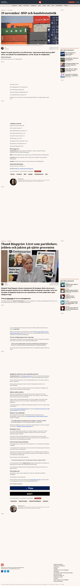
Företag (44, 5)
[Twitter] (5, 571)
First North (19, 174)
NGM (25, 174)
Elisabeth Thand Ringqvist (35, 501)
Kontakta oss (56, 567)
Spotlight (30, 174)
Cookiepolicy (56, 571)
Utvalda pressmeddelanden (59, 565)
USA (46, 174)
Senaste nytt (14, 5)
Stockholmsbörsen (39, 174)
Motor (48, 5)
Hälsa (53, 5)
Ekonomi (12, 174)
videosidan (9, 298)
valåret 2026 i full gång (35, 479)
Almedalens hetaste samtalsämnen (24, 426)
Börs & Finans (26, 5)
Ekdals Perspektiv (23, 501)
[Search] (76, 2)
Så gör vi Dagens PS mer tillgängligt (61, 579)
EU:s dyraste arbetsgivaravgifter (22, 408)
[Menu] (78, 2)
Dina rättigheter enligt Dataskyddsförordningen (63, 572)
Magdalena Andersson (27, 376)
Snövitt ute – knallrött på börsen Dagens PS (23, 168)
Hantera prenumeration (58, 564)
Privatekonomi (33, 5)
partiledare (45, 501)
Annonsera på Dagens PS (59, 575)
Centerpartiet (14, 501)
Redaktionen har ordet (58, 577)
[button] (30, 488)
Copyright (56, 568)
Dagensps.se (3, 10)
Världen (20, 5)
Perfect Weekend (59, 5)
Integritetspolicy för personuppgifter (61, 570)
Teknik (39, 5)
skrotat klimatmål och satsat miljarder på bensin (37, 416)
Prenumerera (71, 2)
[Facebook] (2, 571)
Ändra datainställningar (58, 581)
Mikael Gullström (21, 505)
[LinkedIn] (8, 571)
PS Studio (66, 5)
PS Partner (56, 578)
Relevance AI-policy (58, 574)
